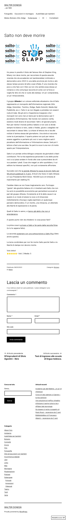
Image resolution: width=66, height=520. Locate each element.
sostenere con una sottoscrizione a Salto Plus (35, 234)
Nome (9, 316)
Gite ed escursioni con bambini (15, 454)
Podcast (7, 474)
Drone (6, 445)
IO (43, 18)
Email (37, 316)
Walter (11, 269)
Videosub (8, 486)
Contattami (53, 18)
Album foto (8, 430)
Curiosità (7, 442)
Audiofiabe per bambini (45, 14)
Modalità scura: (57, 518)
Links (6, 463)
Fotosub (8, 480)
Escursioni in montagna (24, 14)
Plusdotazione (9, 471)
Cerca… (7, 389)
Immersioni (9, 483)
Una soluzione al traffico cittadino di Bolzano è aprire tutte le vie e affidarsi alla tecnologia (47, 403)
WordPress (23, 512)
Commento (11, 294)
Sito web (10, 327)
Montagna (8, 469)
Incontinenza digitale (12, 457)
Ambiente (7, 433)
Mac (5, 466)
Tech (6, 492)
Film (5, 448)
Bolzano (56, 267)
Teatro (6, 489)
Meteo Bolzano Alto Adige (15, 18)
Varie (6, 495)
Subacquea (32, 18)
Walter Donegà (13, 5)
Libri (5, 460)
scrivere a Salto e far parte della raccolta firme (39, 225)
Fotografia (8, 14)
